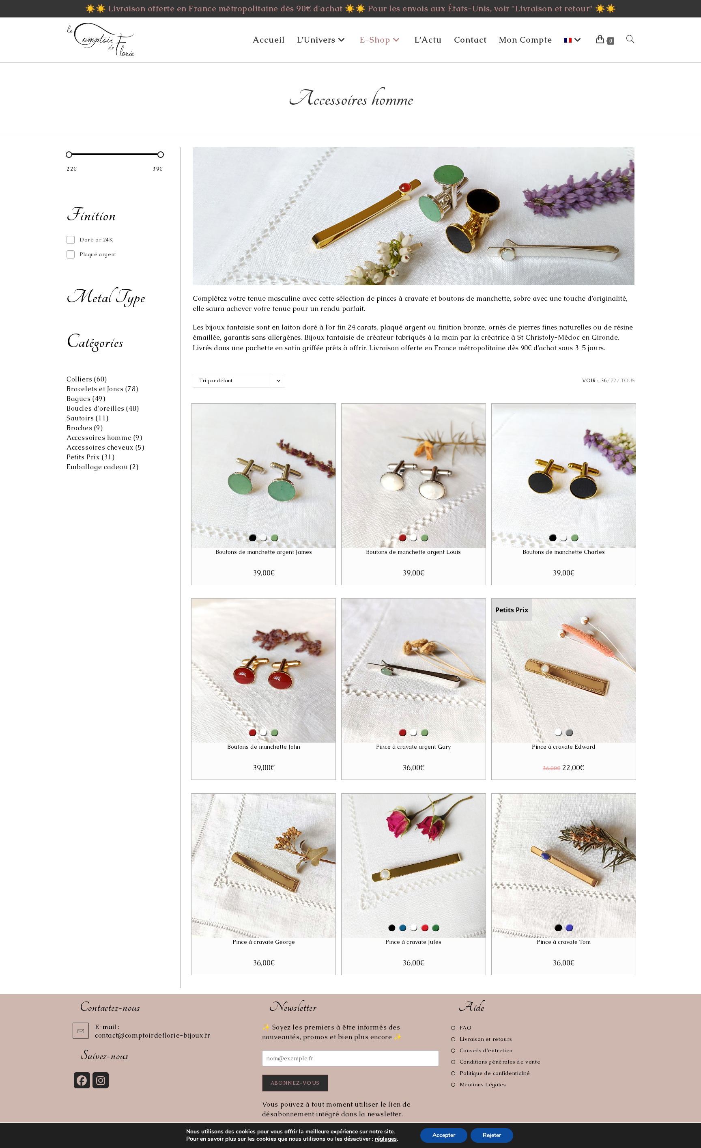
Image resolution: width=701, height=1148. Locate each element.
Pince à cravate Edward (564, 746)
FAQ (465, 1027)
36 (603, 380)
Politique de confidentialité (495, 1073)
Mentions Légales (483, 1084)
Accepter (443, 1135)
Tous (627, 380)
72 (613, 380)
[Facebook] (82, 1080)
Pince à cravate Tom (564, 942)
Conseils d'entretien (486, 1050)
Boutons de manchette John (263, 746)
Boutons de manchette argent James (263, 552)
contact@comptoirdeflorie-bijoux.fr (152, 1035)
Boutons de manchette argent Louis (413, 552)
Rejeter (492, 1135)
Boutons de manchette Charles (564, 552)
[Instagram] (100, 1080)
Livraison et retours (486, 1039)
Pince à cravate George (263, 942)
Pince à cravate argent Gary (413, 746)
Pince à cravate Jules (413, 942)
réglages (386, 1139)
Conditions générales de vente (500, 1061)
